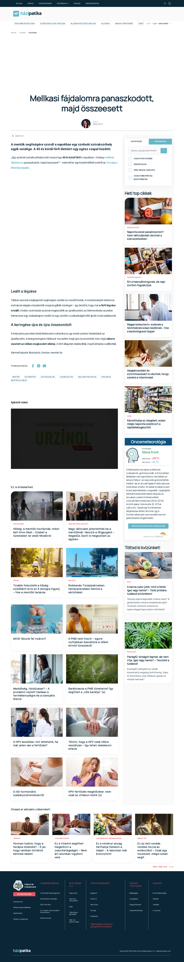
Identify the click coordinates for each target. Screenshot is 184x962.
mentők (15, 377)
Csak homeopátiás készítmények (143, 177)
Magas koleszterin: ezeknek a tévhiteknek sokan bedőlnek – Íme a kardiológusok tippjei (148, 328)
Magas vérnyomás (124, 24)
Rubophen (94, 916)
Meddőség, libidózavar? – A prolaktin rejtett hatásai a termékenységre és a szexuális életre (34, 694)
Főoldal (14, 33)
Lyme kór (142, 24)
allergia (105, 24)
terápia (16, 838)
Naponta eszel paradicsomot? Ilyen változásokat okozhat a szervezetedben (145, 235)
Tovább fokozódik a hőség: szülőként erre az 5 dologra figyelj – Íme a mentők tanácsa (36, 589)
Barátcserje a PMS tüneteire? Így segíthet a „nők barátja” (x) (90, 690)
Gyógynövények (135, 904)
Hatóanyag (160, 141)
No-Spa (93, 910)
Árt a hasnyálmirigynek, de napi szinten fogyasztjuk (146, 283)
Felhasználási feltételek (22, 907)
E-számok (156, 910)
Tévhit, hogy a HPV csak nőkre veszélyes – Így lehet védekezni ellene (90, 745)
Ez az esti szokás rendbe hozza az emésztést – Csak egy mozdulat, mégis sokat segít (152, 850)
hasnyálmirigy (134, 277)
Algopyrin (93, 893)
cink (129, 416)
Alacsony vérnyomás (73, 900)
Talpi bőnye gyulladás (73, 913)
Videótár (156, 899)
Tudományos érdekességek (108, 838)
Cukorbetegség (62, 838)
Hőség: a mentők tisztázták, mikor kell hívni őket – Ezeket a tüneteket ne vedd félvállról (36, 532)
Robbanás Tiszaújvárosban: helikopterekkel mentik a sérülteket (86, 589)
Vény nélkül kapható (144, 170)
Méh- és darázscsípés (74, 921)
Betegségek (134, 893)
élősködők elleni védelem (52, 24)
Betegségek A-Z (62, 3)
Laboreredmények (92, 3)
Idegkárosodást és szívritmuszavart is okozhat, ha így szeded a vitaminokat (148, 374)
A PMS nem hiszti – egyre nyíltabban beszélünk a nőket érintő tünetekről (88, 642)
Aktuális (19, 3)
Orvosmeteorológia (25, 24)
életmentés (30, 377)
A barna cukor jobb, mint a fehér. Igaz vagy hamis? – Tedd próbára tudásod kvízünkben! (146, 590)
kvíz (129, 582)
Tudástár (156, 904)
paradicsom (133, 228)
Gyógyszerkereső (45, 3)
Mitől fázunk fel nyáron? (29, 638)
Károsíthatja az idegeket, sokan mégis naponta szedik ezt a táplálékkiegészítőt (146, 424)
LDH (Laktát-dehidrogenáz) (50, 893)
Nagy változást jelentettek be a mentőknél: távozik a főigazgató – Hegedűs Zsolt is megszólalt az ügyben (91, 534)
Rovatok (30, 3)
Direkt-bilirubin (45, 918)
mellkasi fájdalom (87, 377)
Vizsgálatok (134, 899)
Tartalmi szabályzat (20, 919)
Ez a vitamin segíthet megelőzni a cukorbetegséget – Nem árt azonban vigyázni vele (71, 850)
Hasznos (77, 3)
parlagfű (131, 652)
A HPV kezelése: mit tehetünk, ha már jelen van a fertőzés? (35, 743)
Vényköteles (140, 164)
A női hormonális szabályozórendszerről (28, 793)
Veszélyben (18, 524)
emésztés (141, 838)
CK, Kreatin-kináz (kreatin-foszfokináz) (50, 911)
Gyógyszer (136, 141)
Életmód (22, 33)
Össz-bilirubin (45, 904)
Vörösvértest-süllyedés (48, 899)
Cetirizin (93, 899)
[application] (64, 439)
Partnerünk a (148, 536)
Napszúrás (73, 893)
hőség (16, 580)
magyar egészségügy (78, 524)
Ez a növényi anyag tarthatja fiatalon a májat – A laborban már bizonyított (111, 848)
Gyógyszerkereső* (100, 883)
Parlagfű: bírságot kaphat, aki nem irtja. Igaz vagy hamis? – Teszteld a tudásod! (148, 660)
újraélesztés (66, 377)
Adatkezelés (17, 913)
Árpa (71, 906)
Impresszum (18, 902)
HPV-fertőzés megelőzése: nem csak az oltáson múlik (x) (89, 793)
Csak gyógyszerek (143, 159)
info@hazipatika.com (163, 951)
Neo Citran (94, 904)
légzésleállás (48, 377)
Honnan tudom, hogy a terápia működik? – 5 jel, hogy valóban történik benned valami (29, 848)
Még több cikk (160, 867)
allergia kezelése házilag (83, 24)
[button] (50, 884)
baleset (72, 580)
